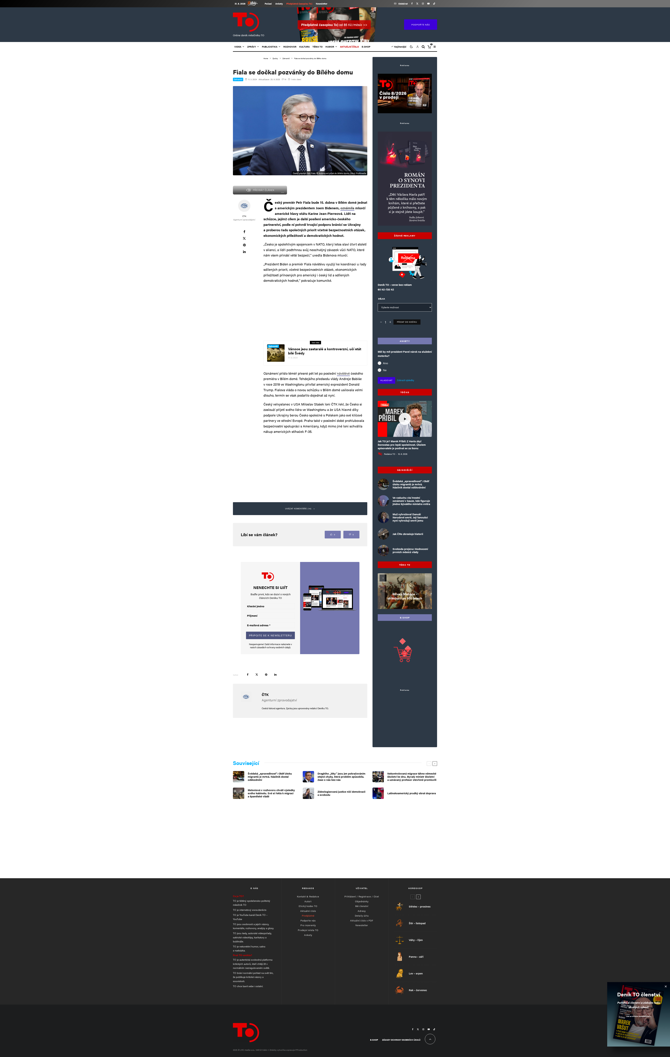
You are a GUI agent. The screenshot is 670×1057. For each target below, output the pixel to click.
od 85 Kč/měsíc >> (334, 24)
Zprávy (251, 46)
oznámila (347, 208)
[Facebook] (412, 3)
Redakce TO (389, 453)
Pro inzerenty (308, 925)
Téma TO (317, 46)
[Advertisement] (315, 311)
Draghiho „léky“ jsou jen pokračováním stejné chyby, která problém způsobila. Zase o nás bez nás (341, 776)
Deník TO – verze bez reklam (395, 284)
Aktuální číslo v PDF (361, 920)
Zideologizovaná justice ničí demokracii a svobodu (341, 793)
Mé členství (361, 906)
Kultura (304, 46)
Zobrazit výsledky (405, 380)
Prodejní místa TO (308, 930)
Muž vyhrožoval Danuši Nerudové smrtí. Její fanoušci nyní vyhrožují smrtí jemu (410, 517)
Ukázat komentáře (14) (298, 508)
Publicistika (269, 46)
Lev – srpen (416, 973)
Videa (237, 46)
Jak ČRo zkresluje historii (408, 533)
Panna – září (416, 956)
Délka (381, 298)
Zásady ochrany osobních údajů (401, 1039)
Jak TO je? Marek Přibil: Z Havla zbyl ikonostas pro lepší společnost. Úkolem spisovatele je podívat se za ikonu (402, 444)
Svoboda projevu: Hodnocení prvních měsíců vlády (410, 550)
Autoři (308, 901)
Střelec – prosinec (420, 906)
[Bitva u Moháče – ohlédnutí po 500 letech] (405, 591)
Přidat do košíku (407, 322)
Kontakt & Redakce (308, 896)
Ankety (279, 3)
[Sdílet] (244, 231)
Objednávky (361, 901)
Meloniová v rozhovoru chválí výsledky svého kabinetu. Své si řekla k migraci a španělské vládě (271, 793)
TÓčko (385, 405)
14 (285, 79)
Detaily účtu (362, 915)
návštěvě (343, 373)
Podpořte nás (308, 920)
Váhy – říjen (416, 939)
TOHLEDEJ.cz (255, 3)
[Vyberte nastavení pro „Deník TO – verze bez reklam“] (398, 271)
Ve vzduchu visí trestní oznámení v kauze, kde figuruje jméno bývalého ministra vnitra (411, 500)
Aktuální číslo (308, 911)
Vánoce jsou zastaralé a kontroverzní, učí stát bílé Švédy (324, 351)
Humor (329, 46)
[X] (417, 3)
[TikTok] (434, 3)
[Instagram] (423, 3)
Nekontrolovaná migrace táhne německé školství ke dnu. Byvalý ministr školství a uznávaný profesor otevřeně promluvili (411, 776)
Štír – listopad (417, 923)
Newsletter (321, 3)
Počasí (268, 3)
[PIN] (244, 245)
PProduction (301, 1049)
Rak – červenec (418, 990)
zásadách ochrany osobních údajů (273, 647)
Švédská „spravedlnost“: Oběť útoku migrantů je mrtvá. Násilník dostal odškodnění (411, 484)
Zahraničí (238, 79)
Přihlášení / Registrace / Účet (361, 896)
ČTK (244, 216)
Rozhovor (289, 46)
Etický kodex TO (308, 906)
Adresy (362, 911)
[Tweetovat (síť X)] (244, 238)
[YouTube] (428, 3)
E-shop (366, 46)
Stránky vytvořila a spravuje (282, 1049)
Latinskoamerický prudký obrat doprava (411, 793)
